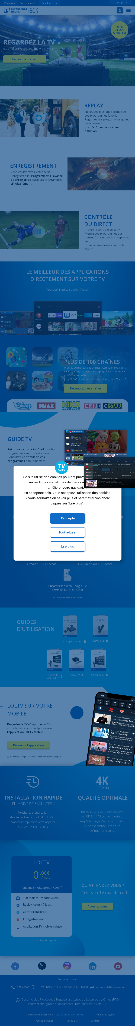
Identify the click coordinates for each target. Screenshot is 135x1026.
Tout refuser (67, 532)
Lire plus (67, 546)
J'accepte (67, 518)
